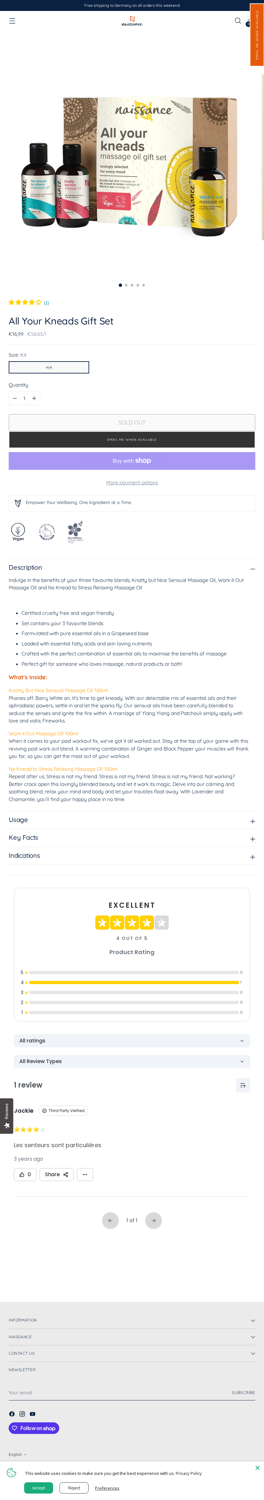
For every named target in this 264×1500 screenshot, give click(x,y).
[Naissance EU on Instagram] (23, 1415)
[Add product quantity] (15, 398)
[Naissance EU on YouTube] (33, 1415)
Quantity (18, 385)
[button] (257, 34)
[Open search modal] (238, 20)
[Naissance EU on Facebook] (12, 1415)
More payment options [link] (132, 482)
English (15, 1454)
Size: (17, 355)
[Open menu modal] (12, 20)
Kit (49, 367)
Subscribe (243, 1392)
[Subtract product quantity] (34, 398)
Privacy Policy (189, 1473)
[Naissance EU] (132, 20)
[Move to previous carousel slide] (235, 1279)
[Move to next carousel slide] (249, 1279)
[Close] (257, 1468)
